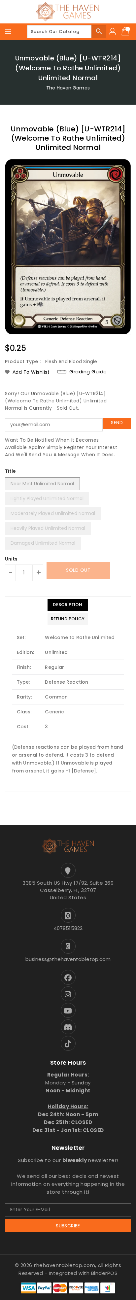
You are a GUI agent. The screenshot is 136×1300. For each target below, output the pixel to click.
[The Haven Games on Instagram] (68, 993)
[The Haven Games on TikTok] (68, 1043)
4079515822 (68, 928)
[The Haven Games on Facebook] (68, 977)
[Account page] (112, 31)
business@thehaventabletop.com (68, 959)
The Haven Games (68, 88)
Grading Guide (88, 371)
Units (11, 559)
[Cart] (126, 31)
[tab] (68, 605)
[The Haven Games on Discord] (68, 1026)
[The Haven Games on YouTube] (68, 1010)
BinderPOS (104, 1273)
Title (10, 471)
